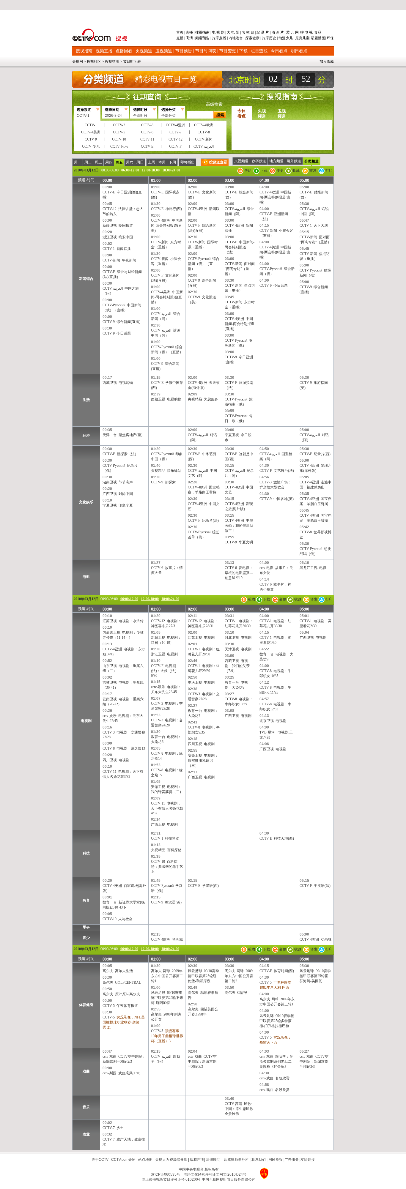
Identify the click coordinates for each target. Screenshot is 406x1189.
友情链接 (307, 1160)
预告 (206, 38)
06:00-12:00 (130, 170)
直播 (189, 32)
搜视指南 (202, 32)
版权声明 (197, 1160)
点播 (180, 38)
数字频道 (259, 161)
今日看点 (279, 51)
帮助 (247, 170)
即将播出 (187, 162)
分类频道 (311, 161)
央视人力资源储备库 (171, 1160)
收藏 (296, 170)
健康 (255, 38)
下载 (243, 51)
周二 (88, 162)
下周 (172, 162)
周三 (98, 162)
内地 (232, 38)
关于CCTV (100, 1160)
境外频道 (294, 161)
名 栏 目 (248, 32)
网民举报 (275, 1160)
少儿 (289, 38)
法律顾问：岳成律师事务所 (227, 1160)
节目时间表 (205, 51)
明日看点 (299, 51)
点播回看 (124, 51)
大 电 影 (233, 32)
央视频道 (144, 51)
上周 (151, 162)
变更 (280, 170)
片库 (215, 38)
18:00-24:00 (171, 170)
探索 (248, 38)
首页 (180, 32)
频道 (198, 38)
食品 (317, 32)
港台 (239, 38)
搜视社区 (94, 61)
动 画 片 (277, 32)
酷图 (321, 38)
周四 (108, 162)
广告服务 (291, 1160)
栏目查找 (259, 51)
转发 (313, 170)
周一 (77, 162)
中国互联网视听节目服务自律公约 (228, 1179)
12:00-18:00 (151, 170)
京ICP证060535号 (165, 1174)
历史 (272, 38)
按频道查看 (218, 162)
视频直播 (104, 51)
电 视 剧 (218, 32)
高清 (189, 38)
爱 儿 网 (292, 32)
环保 (330, 38)
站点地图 (145, 1160)
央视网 (77, 61)
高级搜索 (214, 104)
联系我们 (258, 1160)
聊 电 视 (306, 32)
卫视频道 (163, 51)
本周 (162, 162)
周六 (129, 162)
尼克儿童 (301, 38)
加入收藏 (327, 61)
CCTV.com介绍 (123, 1160)
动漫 (282, 38)
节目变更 (227, 51)
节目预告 (183, 51)
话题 (314, 38)
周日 (140, 162)
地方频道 (276, 161)
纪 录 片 (263, 32)
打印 (329, 170)
